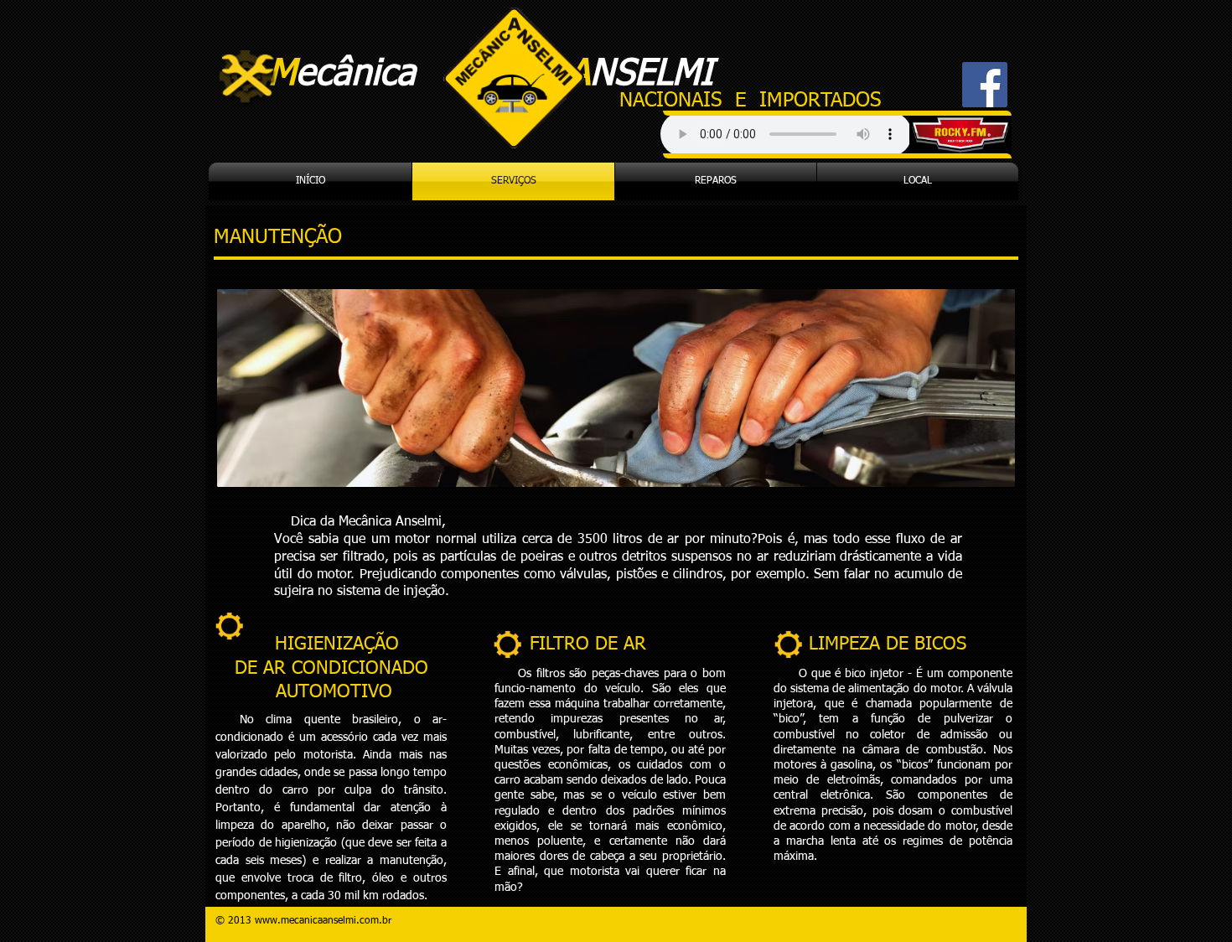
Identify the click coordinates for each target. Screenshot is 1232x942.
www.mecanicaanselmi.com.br (323, 921)
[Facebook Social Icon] (984, 84)
